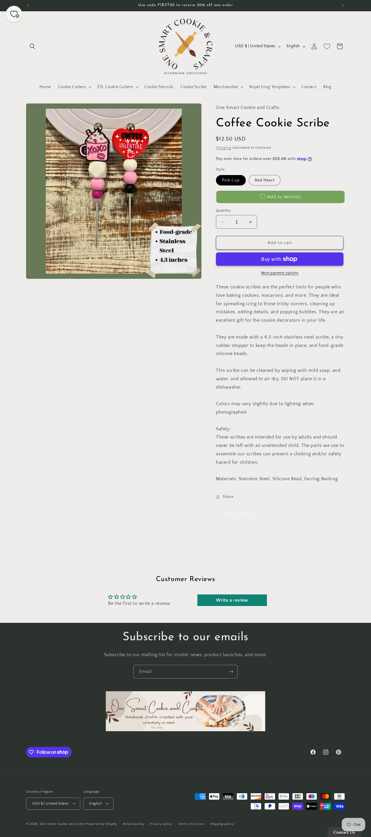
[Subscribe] (231, 671)
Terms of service (191, 823)
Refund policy (134, 823)
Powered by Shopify (101, 823)
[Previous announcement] (28, 5)
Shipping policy (222, 823)
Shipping (223, 148)
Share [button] (228, 496)
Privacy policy (161, 823)
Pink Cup (231, 180)
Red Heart (264, 180)
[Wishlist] (327, 46)
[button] (32, 46)
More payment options (280, 273)
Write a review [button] (232, 600)
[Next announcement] (343, 5)
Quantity (223, 210)
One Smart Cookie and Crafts (62, 823)
